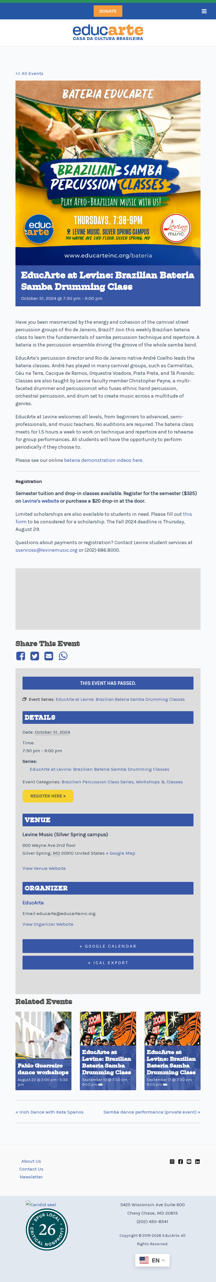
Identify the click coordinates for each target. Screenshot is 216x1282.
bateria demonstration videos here (103, 460)
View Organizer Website (47, 924)
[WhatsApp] (63, 656)
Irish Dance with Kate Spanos (49, 1112)
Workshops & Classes (159, 781)
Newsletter (31, 1177)
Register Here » (48, 796)
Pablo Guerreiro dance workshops (43, 1069)
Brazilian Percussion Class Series (98, 781)
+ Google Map (120, 853)
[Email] (49, 656)
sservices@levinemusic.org (46, 550)
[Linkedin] (197, 1161)
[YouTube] (189, 1161)
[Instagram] (172, 1161)
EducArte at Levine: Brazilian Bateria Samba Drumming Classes (99, 769)
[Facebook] (21, 656)
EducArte (33, 903)
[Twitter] (35, 656)
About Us (31, 1161)
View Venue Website (44, 868)
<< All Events (29, 73)
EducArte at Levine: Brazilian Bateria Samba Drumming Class (106, 1062)
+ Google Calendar (108, 946)
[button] (108, 11)
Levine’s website (40, 501)
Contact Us (31, 1169)
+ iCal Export (108, 962)
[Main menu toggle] (204, 11)
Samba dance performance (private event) (152, 1112)
